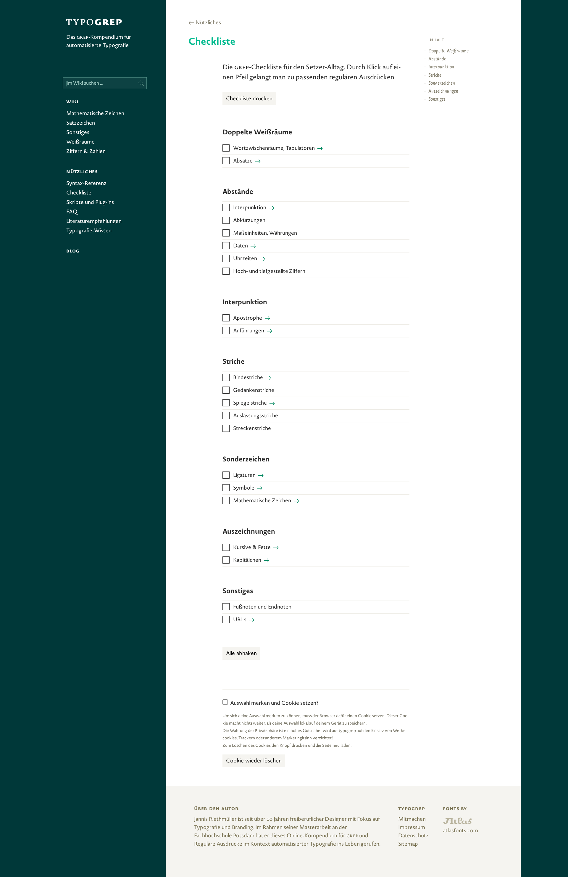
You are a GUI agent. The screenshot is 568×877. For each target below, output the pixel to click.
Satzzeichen (80, 123)
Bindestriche (248, 378)
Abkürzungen (249, 221)
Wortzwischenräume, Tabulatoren (274, 148)
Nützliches (208, 23)
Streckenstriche (252, 429)
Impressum (411, 828)
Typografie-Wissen (89, 231)
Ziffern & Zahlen (86, 152)
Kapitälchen (247, 560)
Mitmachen (412, 819)
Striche (434, 75)
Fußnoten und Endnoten (262, 607)
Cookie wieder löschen (254, 761)
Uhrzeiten (245, 259)
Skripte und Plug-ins (90, 202)
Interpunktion (249, 208)
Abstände (437, 59)
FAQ (72, 212)
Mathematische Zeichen (95, 114)
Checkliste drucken (249, 99)
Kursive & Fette (252, 548)
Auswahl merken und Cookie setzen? (274, 703)
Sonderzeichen (441, 83)
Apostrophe (247, 318)
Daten (240, 246)
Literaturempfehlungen (94, 221)
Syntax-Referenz (86, 184)
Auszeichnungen (443, 91)
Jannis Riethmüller (215, 819)
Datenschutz (413, 836)
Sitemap (408, 844)
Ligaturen (244, 475)
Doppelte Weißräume (448, 51)
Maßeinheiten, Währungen (265, 233)
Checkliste (78, 193)
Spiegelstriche (250, 403)
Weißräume (80, 142)
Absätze (243, 161)
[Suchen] (141, 83)
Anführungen (248, 331)
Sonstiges (77, 133)
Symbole (243, 488)
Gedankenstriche (253, 390)
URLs (239, 620)
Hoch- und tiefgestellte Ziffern (269, 271)
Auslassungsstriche (255, 416)
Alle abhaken (241, 654)
